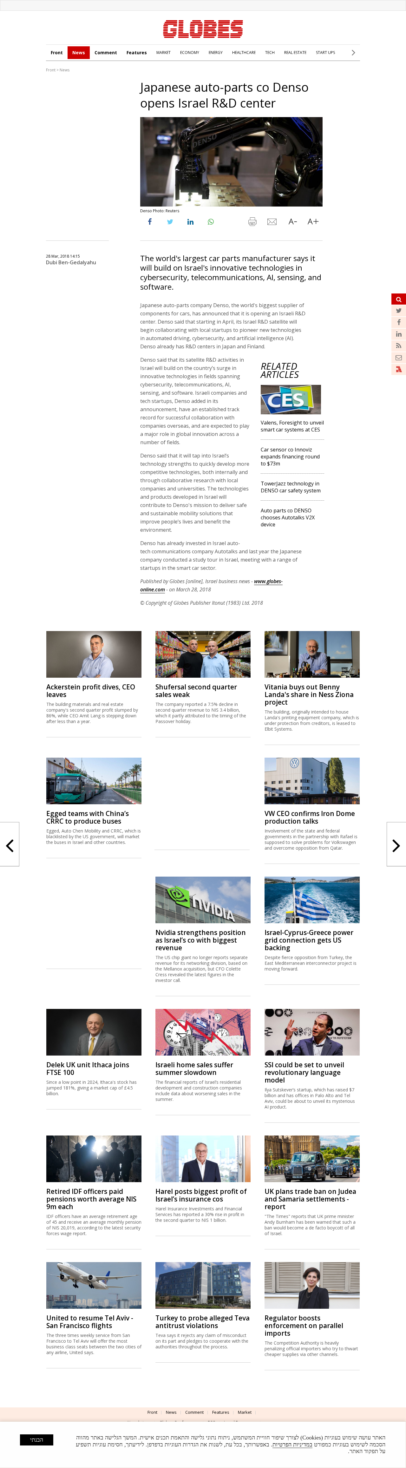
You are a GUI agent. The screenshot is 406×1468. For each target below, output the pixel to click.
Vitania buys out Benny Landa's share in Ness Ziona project (309, 694)
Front (57, 52)
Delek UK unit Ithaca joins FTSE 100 (87, 1068)
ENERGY (216, 52)
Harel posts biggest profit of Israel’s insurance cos (201, 1195)
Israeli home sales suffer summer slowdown (194, 1068)
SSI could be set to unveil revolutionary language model (304, 1072)
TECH (270, 52)
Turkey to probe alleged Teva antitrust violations (202, 1321)
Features (137, 52)
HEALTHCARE (244, 52)
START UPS (325, 52)
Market (245, 1412)
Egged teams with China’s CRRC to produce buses (87, 817)
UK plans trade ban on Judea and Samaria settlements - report (310, 1199)
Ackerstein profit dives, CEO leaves (90, 690)
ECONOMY (189, 52)
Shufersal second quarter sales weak (196, 690)
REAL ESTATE (295, 52)
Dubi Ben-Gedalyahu (71, 262)
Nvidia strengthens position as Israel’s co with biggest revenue (200, 940)
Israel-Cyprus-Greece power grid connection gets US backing (309, 940)
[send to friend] (272, 223)
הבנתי (36, 1440)
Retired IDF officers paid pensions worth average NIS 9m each (91, 1199)
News (78, 52)
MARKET (163, 52)
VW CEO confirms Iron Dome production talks (310, 817)
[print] (252, 223)
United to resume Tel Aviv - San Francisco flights (89, 1321)
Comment (106, 52)
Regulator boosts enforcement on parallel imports (304, 1325)
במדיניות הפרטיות (292, 1444)
